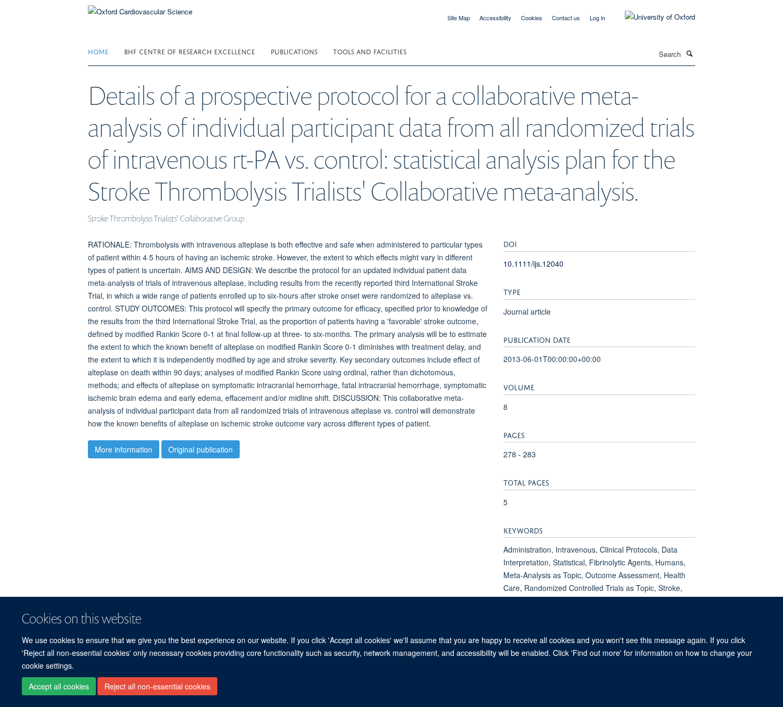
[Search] (689, 53)
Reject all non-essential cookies (157, 686)
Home (98, 51)
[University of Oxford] (652, 17)
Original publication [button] (200, 449)
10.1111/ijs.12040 (533, 263)
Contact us (566, 17)
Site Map (458, 17)
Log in (597, 17)
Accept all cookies (59, 686)
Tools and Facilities (369, 51)
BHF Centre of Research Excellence (189, 51)
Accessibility (495, 17)
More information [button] (123, 449)
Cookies (531, 17)
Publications (294, 51)
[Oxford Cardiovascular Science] (140, 8)
